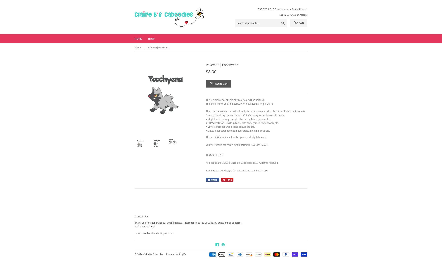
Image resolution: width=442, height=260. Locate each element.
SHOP (151, 38)
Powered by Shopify (176, 254)
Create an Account (298, 15)
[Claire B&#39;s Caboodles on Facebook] (217, 245)
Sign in (283, 15)
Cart (301, 22)
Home (138, 38)
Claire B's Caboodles (153, 254)
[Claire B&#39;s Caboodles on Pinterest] (223, 245)
